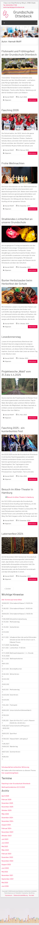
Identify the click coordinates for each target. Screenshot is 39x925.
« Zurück (7, 589)
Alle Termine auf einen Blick (12, 600)
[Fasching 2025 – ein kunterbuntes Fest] (20, 436)
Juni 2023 (5, 843)
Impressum (8, 895)
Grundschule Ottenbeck (23, 14)
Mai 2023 (5, 846)
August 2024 (6, 825)
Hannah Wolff (9, 97)
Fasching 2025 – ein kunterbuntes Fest (13, 429)
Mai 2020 (5, 882)
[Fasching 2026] (20, 115)
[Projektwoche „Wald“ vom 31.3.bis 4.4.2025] (20, 379)
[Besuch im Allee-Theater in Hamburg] (19, 497)
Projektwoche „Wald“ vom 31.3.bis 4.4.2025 (16, 373)
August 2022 (6, 864)
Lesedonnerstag (11, 336)
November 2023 (7, 832)
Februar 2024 (6, 828)
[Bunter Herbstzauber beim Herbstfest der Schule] (20, 288)
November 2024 (7, 821)
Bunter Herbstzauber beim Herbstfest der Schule (17, 282)
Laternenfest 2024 (12, 533)
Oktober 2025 (6, 810)
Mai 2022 (5, 872)
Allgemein (8, 100)
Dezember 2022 (7, 857)
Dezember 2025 (7, 803)
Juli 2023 (5, 839)
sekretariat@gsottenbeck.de (13, 7)
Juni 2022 (5, 868)
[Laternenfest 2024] (20, 538)
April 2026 (5, 796)
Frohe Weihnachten (13, 163)
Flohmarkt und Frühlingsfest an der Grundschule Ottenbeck (19, 53)
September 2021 (8, 879)
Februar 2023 (6, 854)
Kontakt (31, 895)
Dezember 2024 (7, 817)
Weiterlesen (32, 100)
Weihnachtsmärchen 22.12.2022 (13, 787)
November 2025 (7, 807)
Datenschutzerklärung (21, 895)
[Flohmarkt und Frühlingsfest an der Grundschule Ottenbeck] (20, 59)
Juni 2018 (5, 886)
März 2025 (5, 814)
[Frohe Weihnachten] (20, 168)
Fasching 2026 (10, 110)
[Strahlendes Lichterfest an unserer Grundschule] (20, 227)
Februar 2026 (6, 799)
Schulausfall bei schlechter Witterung (15, 767)
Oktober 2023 (6, 835)
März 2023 (5, 850)
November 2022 (7, 861)
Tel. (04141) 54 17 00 (10, 5)
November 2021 (7, 875)
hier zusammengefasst (10, 773)
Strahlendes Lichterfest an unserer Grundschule (17, 220)
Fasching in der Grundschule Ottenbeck (16, 783)
